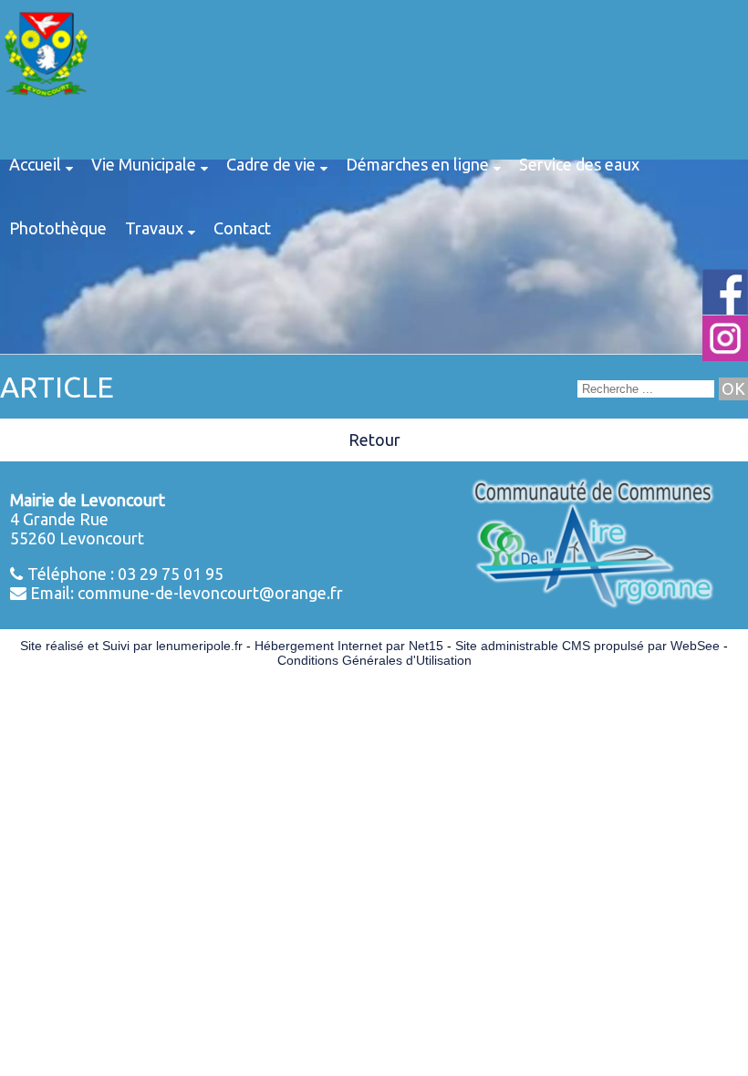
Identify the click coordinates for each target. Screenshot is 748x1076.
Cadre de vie (271, 164)
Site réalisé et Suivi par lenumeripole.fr (131, 645)
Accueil (35, 164)
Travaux (154, 228)
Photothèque (58, 228)
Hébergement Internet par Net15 (349, 645)
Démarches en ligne (417, 164)
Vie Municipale (143, 164)
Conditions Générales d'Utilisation (374, 660)
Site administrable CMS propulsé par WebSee (587, 645)
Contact (242, 228)
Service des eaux (579, 164)
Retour (374, 439)
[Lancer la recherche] (733, 389)
